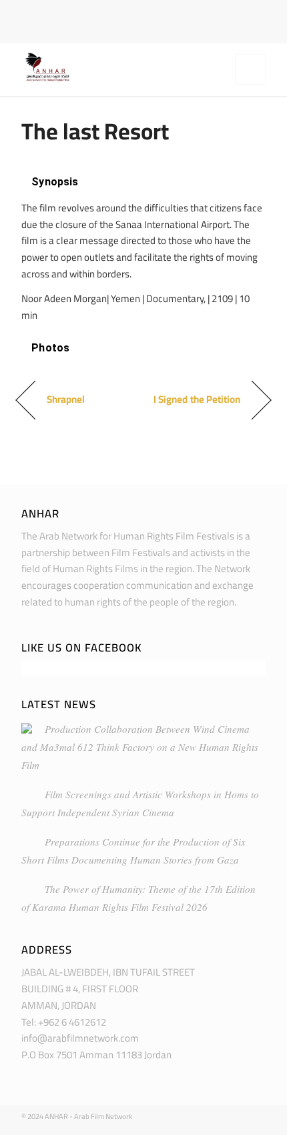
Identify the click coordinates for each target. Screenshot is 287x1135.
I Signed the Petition (197, 399)
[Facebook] (133, 11)
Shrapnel (66, 399)
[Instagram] (153, 11)
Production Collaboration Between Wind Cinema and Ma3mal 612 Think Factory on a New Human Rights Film (139, 747)
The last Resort (95, 131)
